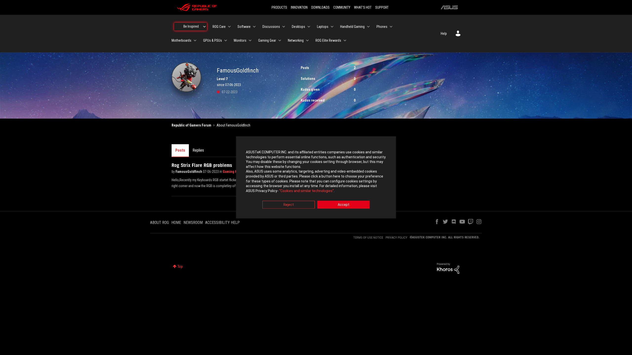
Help (444, 34)
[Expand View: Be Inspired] (204, 27)
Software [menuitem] (244, 27)
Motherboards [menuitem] (181, 40)
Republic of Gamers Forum (191, 125)
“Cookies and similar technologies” (306, 191)
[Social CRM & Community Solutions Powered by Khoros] (448, 268)
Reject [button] (288, 205)
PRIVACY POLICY (396, 237)
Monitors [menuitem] (240, 40)
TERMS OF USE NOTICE (368, 237)
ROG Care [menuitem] (219, 27)
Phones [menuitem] (381, 27)
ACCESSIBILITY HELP (222, 222)
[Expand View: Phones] (391, 26)
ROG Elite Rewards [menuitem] (328, 40)
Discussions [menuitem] (271, 27)
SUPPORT (382, 7)
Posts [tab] (180, 150)
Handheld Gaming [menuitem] (352, 27)
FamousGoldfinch (189, 172)
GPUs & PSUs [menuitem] (212, 40)
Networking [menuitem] (296, 40)
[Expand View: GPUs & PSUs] (225, 40)
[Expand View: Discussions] (283, 26)
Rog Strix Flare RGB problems (202, 165)
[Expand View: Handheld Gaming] (368, 26)
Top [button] (180, 266)
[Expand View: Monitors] (250, 40)
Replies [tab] (198, 150)
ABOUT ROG (159, 222)
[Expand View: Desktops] (308, 26)
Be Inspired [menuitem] (191, 26)
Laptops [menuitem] (322, 27)
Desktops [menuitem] (298, 27)
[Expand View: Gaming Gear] (279, 40)
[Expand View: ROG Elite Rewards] (344, 40)
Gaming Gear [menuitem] (267, 40)
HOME (176, 222)
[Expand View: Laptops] (332, 26)
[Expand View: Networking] (307, 40)
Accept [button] (343, 205)
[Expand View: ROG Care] (229, 26)
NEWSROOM (193, 222)
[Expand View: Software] (254, 26)
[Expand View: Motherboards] (195, 40)
